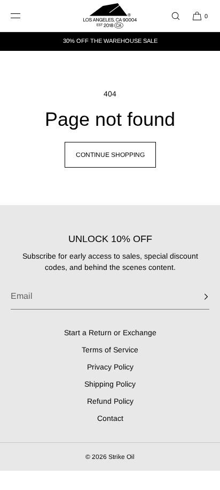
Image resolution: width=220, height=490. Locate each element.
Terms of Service (110, 349)
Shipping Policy (110, 384)
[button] (171, 16)
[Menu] (23, 16)
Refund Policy (110, 401)
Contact (110, 418)
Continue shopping (110, 155)
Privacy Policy (110, 367)
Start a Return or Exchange (110, 332)
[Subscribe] (196, 297)
